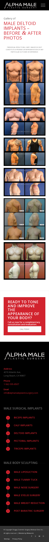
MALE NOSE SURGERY (26, 487)
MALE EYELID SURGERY (27, 495)
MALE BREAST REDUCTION (29, 503)
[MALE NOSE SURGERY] (8, 488)
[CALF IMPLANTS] (8, 425)
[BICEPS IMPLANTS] (8, 418)
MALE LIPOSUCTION (25, 471)
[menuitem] (41, 5)
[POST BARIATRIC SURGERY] (8, 511)
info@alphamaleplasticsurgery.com (21, 392)
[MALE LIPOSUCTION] (8, 472)
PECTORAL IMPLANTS (26, 440)
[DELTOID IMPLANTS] (8, 433)
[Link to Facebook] (32, 536)
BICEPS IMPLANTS (24, 417)
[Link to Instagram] (43, 536)
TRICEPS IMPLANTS (25, 448)
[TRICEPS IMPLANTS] (8, 449)
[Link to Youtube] (39, 536)
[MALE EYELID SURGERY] (8, 495)
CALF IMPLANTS (23, 425)
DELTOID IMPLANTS (25, 433)
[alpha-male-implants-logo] (20, 5)
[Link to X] (36, 536)
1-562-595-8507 (11, 384)
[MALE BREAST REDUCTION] (8, 503)
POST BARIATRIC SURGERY (29, 510)
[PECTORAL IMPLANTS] (8, 441)
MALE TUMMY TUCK (25, 479)
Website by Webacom (26, 533)
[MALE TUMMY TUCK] (8, 480)
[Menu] (41, 5)
